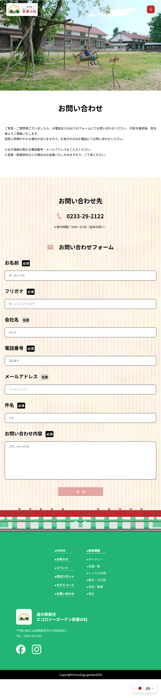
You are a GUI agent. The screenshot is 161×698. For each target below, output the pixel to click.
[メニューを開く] (151, 9)
